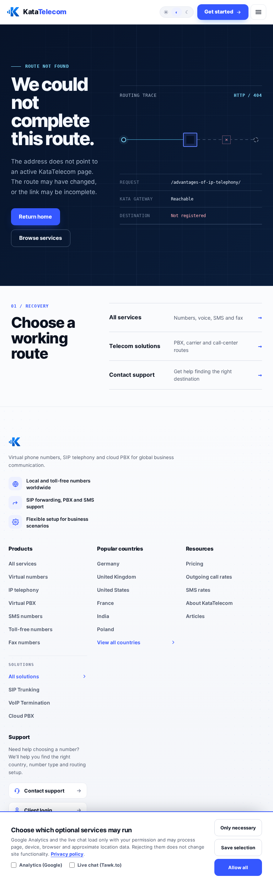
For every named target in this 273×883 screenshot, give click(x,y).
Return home (35, 216)
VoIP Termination (29, 703)
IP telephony (24, 590)
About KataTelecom (209, 603)
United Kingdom (116, 577)
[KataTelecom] (15, 442)
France (105, 603)
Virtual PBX (22, 603)
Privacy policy (67, 854)
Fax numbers (24, 642)
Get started (218, 12)
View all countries (118, 642)
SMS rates (198, 590)
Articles (195, 616)
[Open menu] (258, 12)
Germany (108, 564)
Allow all (238, 867)
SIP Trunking (24, 689)
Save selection (238, 847)
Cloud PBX (21, 716)
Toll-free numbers (31, 629)
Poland (105, 629)
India (103, 616)
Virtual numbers (28, 577)
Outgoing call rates (209, 577)
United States (113, 590)
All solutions (24, 676)
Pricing (194, 564)
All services (23, 564)
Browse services (40, 237)
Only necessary (238, 827)
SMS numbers (26, 616)
